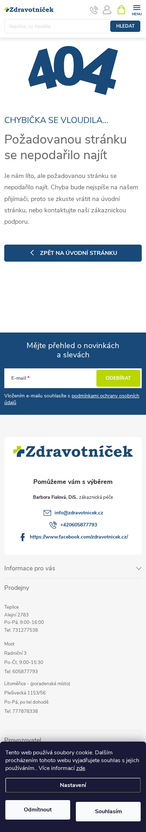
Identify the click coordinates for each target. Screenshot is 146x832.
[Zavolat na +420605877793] (94, 10)
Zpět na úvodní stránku (78, 253)
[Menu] (136, 9)
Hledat (125, 26)
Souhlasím (108, 811)
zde (80, 768)
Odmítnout (38, 810)
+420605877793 (78, 524)
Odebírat (118, 378)
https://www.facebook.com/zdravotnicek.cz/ (79, 537)
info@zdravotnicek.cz (79, 512)
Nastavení (73, 785)
